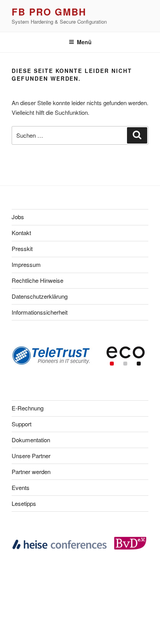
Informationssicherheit (40, 312)
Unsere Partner (31, 456)
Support (21, 424)
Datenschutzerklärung (40, 296)
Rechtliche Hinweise (37, 280)
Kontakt (21, 232)
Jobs (18, 217)
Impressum (26, 264)
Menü (84, 42)
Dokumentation (31, 440)
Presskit (22, 248)
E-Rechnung (27, 408)
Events (21, 487)
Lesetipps (24, 503)
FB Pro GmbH (49, 11)
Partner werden (31, 471)
